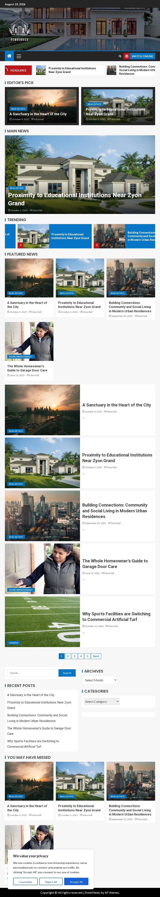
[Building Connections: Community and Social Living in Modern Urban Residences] (97, 236)
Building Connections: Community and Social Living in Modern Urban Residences (134, 236)
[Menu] (18, 56)
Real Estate (18, 109)
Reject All (51, 882)
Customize (25, 882)
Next (96, 656)
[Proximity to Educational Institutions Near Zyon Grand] (80, 174)
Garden (13, 643)
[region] (51, 869)
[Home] (9, 56)
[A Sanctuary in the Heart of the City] (29, 278)
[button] (18, 56)
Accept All (76, 882)
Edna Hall (39, 119)
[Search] (120, 56)
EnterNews (92, 892)
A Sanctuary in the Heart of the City (38, 114)
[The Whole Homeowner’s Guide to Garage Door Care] (29, 341)
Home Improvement (21, 356)
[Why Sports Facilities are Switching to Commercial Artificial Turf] (42, 621)
